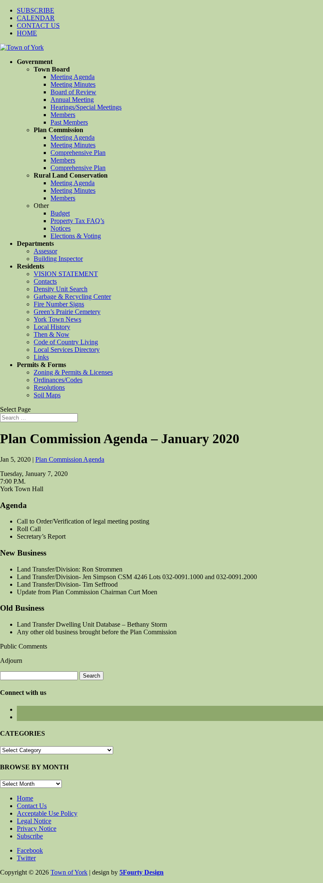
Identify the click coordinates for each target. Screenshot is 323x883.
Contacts (45, 281)
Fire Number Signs (59, 304)
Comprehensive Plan (78, 152)
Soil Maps (47, 395)
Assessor (45, 251)
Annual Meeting (72, 99)
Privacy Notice (36, 828)
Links (41, 357)
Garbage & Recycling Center (72, 296)
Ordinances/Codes (58, 379)
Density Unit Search (60, 289)
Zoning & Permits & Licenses (73, 372)
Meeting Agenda (72, 76)
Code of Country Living (66, 342)
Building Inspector (58, 258)
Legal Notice (34, 820)
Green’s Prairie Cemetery (67, 311)
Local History (52, 326)
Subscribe (30, 836)
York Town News (57, 319)
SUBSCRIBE (35, 10)
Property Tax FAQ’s (77, 220)
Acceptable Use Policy (47, 813)
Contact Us (32, 805)
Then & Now (51, 334)
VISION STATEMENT (66, 273)
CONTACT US (38, 25)
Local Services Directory (67, 349)
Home (25, 798)
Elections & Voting (75, 235)
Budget (60, 213)
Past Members (69, 122)
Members (62, 114)
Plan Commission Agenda (69, 459)
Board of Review (73, 92)
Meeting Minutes (72, 84)
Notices (60, 228)
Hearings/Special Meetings (86, 107)
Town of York (68, 872)
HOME (27, 33)
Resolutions (49, 387)
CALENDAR (36, 17)
